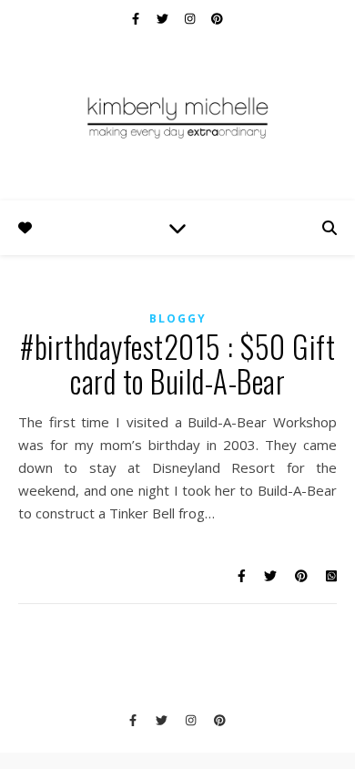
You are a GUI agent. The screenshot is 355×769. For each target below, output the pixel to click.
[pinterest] (217, 18)
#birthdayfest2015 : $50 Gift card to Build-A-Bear (177, 364)
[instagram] (191, 18)
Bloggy (178, 318)
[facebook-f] (137, 18)
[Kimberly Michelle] (177, 116)
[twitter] (164, 18)
